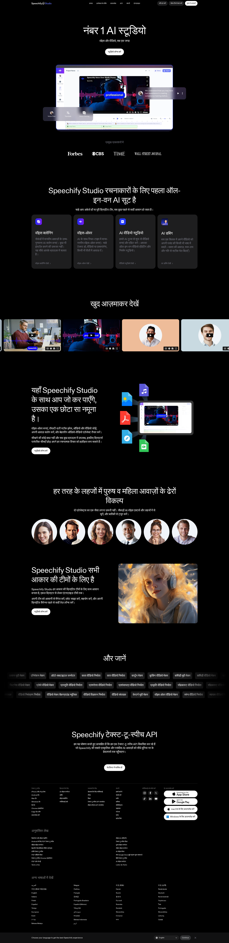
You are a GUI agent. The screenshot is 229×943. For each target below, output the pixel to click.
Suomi (118, 893)
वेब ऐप (33, 805)
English (34, 893)
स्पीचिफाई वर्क (64, 802)
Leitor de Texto (121, 865)
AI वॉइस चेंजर (120, 851)
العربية (33, 885)
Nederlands (162, 889)
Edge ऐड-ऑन (36, 812)
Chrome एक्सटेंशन (37, 808)
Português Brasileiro (81, 901)
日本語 (76, 897)
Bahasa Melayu (37, 923)
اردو (75, 923)
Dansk (118, 889)
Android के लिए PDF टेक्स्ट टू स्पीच (42, 841)
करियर (118, 802)
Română (119, 908)
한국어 (118, 897)
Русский (119, 901)
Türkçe (33, 908)
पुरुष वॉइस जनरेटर (121, 845)
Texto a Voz (35, 865)
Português (162, 908)
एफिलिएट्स (119, 805)
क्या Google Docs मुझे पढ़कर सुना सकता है (129, 855)
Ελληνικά (119, 916)
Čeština (76, 889)
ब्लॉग (117, 798)
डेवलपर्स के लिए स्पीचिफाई (95, 792)
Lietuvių (161, 916)
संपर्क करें (118, 795)
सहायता (118, 808)
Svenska (119, 904)
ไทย (159, 904)
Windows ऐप (35, 802)
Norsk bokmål (163, 897)
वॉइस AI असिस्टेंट (121, 838)
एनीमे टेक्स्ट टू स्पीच (37, 851)
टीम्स (89, 795)
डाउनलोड (113, 3)
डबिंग (61, 795)
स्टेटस (118, 812)
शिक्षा (89, 798)
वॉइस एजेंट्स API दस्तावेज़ (96, 805)
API (121, 3)
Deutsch (161, 893)
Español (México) (80, 904)
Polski (33, 901)
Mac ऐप (34, 798)
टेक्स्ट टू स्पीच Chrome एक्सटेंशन (41, 858)
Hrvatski (77, 916)
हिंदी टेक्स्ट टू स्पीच (121, 858)
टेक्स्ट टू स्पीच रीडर (122, 841)
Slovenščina (162, 912)
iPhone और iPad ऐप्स (38, 792)
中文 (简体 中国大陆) (39, 889)
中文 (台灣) (162, 885)
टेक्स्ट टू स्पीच (35, 788)
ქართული (77, 912)
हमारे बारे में (119, 792)
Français (77, 893)
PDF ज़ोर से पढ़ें (36, 861)
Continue (185, 938)
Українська (162, 901)
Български (35, 912)
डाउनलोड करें (35, 815)
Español (34, 904)
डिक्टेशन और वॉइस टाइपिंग (39, 838)
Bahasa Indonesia (80, 920)
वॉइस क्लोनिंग (64, 798)
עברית (33, 920)
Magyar (76, 885)
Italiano (34, 897)
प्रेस (117, 815)
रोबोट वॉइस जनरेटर (122, 848)
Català (160, 920)
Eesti (33, 916)
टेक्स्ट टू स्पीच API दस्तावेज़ (96, 802)
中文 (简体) (120, 885)
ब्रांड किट (119, 818)
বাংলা (117, 920)
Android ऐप (35, 795)
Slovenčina (120, 912)
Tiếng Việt (77, 908)
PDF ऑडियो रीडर (36, 855)
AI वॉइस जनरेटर (65, 792)
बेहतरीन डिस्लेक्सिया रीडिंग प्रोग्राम (41, 848)
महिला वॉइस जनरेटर (37, 845)
